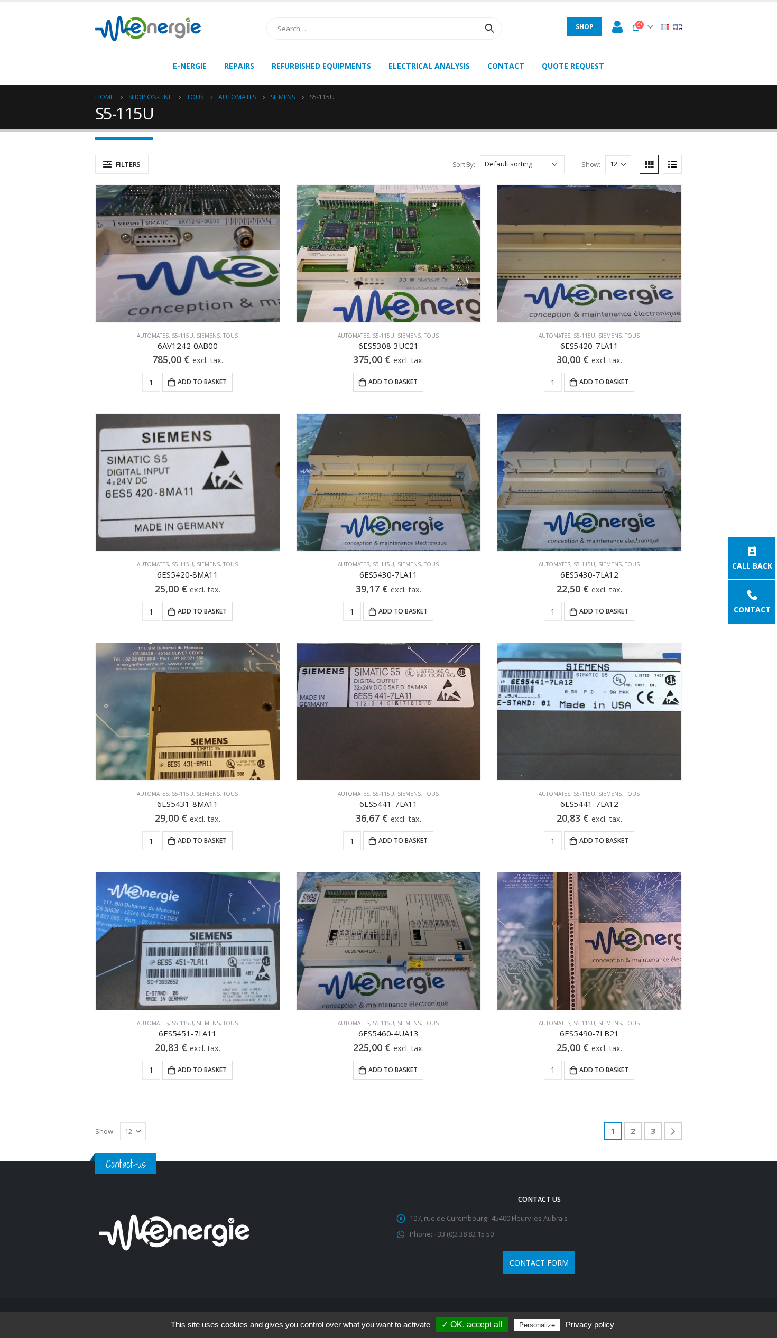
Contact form (539, 1263)
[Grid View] (649, 164)
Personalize (537, 1325)
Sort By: (463, 164)
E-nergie (190, 66)
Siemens (208, 335)
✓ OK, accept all (472, 1324)
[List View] (672, 164)
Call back (752, 565)
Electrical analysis (429, 66)
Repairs (239, 66)
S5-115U (182, 335)
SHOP (585, 26)
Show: (590, 164)
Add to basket (202, 381)
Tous (230, 335)
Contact (752, 609)
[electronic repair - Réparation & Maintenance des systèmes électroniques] (148, 28)
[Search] (489, 28)
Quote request (573, 66)
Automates (153, 335)
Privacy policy (590, 1324)
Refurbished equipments (321, 66)
